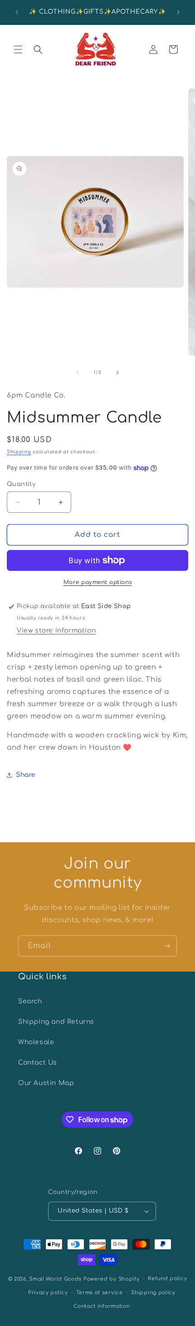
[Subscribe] (166, 946)
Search (30, 1001)
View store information (56, 630)
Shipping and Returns (56, 1021)
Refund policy (167, 1279)
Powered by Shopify (111, 1279)
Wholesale (36, 1042)
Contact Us (37, 1062)
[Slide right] (117, 373)
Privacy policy (48, 1293)
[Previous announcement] (17, 12)
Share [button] (26, 774)
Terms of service (99, 1293)
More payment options (97, 582)
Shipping (19, 451)
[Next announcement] (178, 12)
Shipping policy (153, 1293)
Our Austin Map (46, 1083)
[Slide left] (78, 373)
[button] (18, 49)
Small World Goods (55, 1279)
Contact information (101, 1306)
